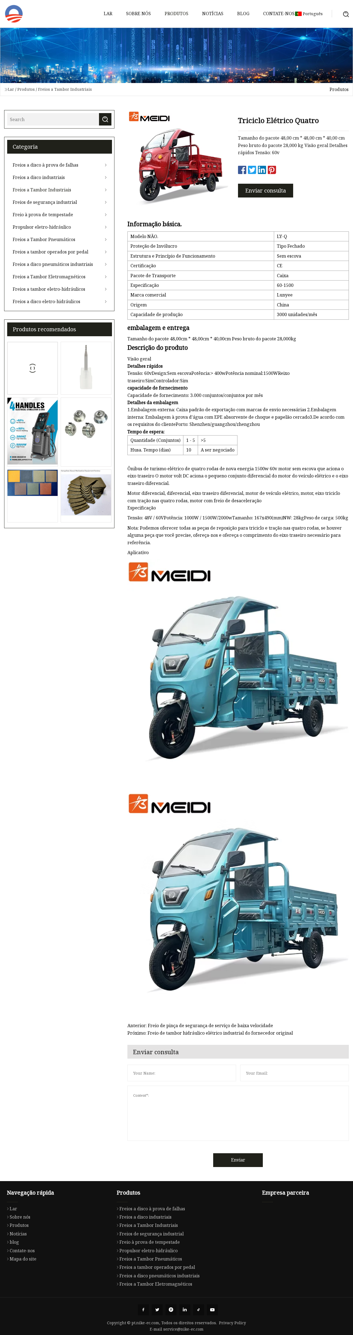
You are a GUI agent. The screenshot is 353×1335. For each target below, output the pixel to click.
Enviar (238, 1160)
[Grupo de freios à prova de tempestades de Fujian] (13, 13)
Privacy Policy (232, 1322)
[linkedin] (184, 1309)
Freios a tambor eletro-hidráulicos (49, 289)
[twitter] (157, 1309)
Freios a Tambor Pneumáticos (44, 239)
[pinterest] (170, 1309)
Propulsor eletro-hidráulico (42, 227)
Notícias (212, 13)
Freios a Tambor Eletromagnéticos (49, 277)
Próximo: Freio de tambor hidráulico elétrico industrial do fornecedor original (210, 1033)
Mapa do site (23, 1259)
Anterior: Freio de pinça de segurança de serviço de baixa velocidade (200, 1025)
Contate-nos (279, 13)
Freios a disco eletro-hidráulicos (46, 301)
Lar (108, 13)
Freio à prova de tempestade (43, 215)
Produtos (176, 13)
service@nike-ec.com (183, 1329)
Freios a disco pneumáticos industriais (53, 264)
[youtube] (212, 1309)
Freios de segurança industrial (45, 202)
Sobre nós (138, 13)
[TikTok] (198, 1309)
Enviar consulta (265, 190)
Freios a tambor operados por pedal (50, 252)
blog (243, 13)
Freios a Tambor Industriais (65, 89)
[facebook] (143, 1309)
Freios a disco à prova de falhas (45, 165)
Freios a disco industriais (39, 177)
